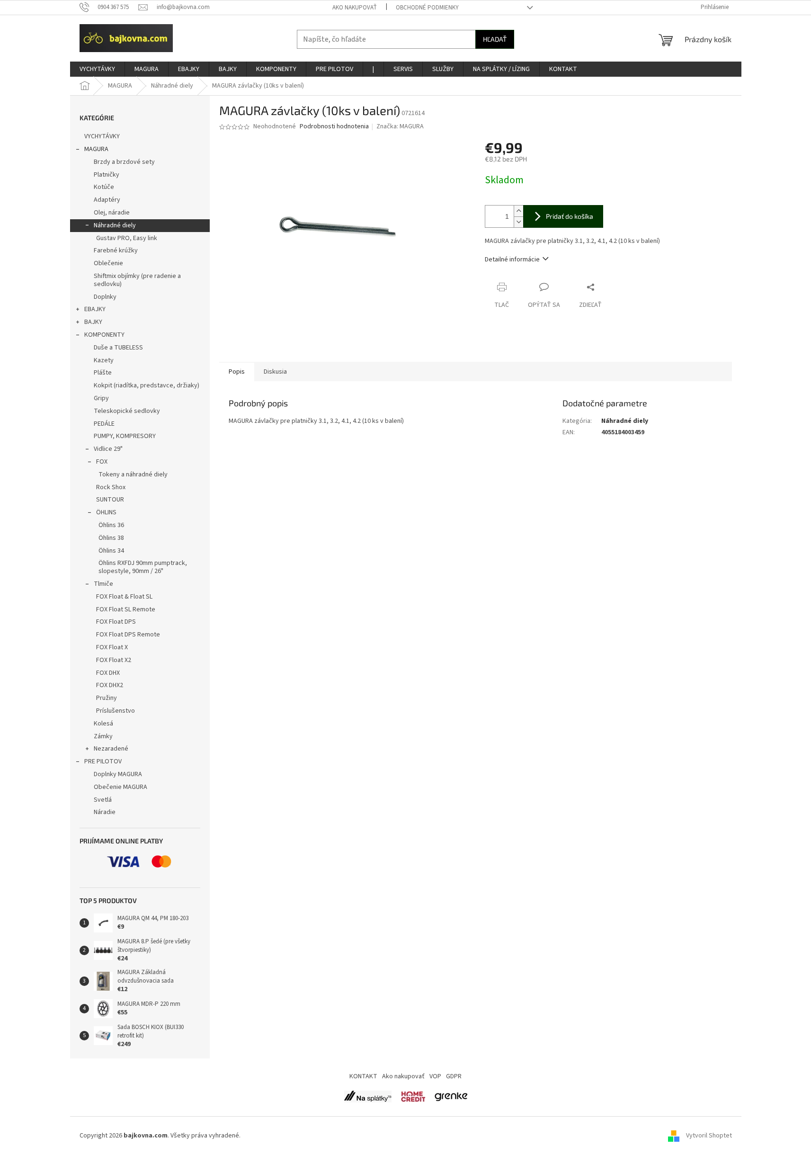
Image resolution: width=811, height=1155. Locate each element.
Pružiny (106, 698)
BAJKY (93, 322)
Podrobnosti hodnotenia (334, 126)
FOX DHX (108, 673)
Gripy (101, 398)
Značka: (400, 126)
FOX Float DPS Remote (128, 634)
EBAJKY (95, 309)
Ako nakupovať (354, 7)
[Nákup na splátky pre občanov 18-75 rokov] (413, 1096)
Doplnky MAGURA (118, 774)
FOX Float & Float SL (124, 596)
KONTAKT (363, 1076)
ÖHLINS (106, 512)
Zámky (103, 736)
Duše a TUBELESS (118, 347)
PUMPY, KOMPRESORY (125, 436)
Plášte (103, 372)
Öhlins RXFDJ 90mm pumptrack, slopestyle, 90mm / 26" (142, 567)
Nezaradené (111, 748)
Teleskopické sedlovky (127, 411)
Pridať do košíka (569, 216)
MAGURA (96, 149)
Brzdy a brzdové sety (124, 162)
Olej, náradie (112, 212)
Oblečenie (108, 263)
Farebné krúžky (116, 250)
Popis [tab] (237, 371)
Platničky (106, 174)
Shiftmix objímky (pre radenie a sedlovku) (137, 280)
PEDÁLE (104, 424)
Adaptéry (107, 200)
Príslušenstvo (115, 711)
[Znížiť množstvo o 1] (518, 221)
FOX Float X (112, 647)
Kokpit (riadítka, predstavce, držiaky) (146, 385)
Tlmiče (103, 584)
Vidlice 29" (108, 449)
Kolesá (103, 723)
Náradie (105, 812)
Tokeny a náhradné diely (133, 474)
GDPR (454, 1076)
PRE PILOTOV (103, 761)
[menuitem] (97, 69)
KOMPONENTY (104, 335)
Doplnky (105, 297)
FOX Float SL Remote (125, 609)
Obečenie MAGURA (120, 787)
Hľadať (495, 39)
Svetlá (103, 800)
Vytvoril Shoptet (709, 1135)
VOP (435, 1076)
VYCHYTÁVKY (102, 136)
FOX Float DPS (116, 622)
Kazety (104, 360)
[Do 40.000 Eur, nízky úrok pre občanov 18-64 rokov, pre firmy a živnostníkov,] (368, 1096)
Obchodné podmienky (427, 7)
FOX (101, 461)
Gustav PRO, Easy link (126, 238)
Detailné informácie (512, 259)
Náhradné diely (115, 225)
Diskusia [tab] (275, 371)
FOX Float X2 (113, 660)
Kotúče (104, 187)
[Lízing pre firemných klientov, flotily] (451, 1096)
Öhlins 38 (111, 538)
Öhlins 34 (111, 550)
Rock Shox (110, 487)
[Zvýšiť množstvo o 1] (518, 211)
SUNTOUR (110, 499)
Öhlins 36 (111, 525)
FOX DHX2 (109, 685)
